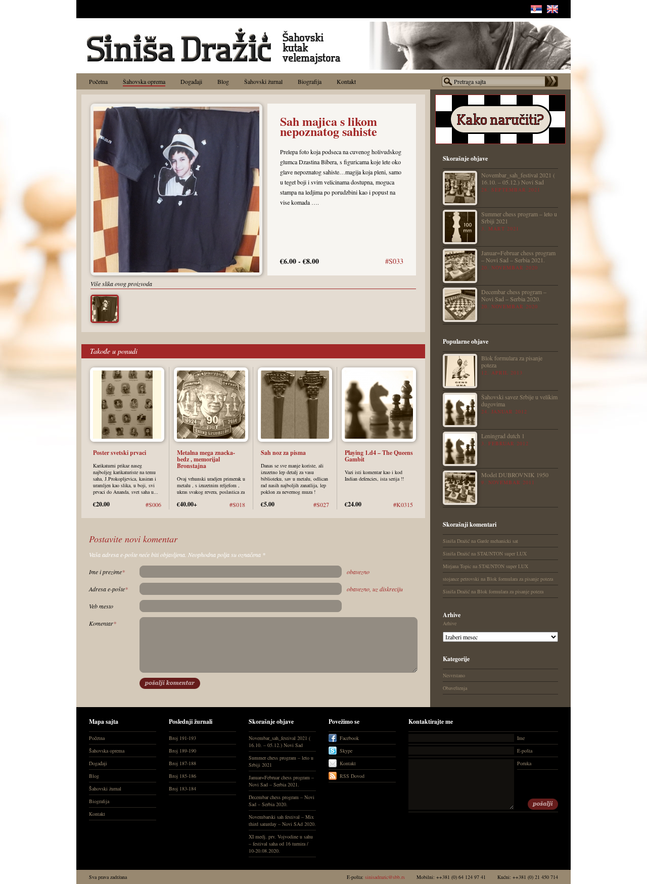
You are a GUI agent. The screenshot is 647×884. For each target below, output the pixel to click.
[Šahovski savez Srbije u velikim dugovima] (460, 410)
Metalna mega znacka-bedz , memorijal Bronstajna (206, 459)
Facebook (349, 737)
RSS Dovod (352, 775)
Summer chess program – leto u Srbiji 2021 (519, 217)
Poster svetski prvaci (119, 452)
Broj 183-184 (182, 788)
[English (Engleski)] (552, 11)
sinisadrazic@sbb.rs (385, 876)
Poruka (524, 763)
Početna (97, 737)
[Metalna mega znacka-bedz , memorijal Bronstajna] (211, 439)
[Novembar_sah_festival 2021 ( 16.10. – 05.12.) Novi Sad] (460, 188)
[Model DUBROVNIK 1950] (460, 488)
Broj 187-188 (182, 763)
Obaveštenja (455, 687)
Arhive (449, 623)
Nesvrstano (454, 675)
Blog (94, 775)
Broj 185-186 (182, 775)
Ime (521, 737)
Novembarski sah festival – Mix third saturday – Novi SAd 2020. (282, 820)
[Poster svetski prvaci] (127, 439)
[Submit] (543, 804)
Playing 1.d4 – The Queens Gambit (379, 455)
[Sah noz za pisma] (295, 439)
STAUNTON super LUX (502, 553)
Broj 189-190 (182, 750)
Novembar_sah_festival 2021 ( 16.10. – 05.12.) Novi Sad (518, 178)
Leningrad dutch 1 (503, 435)
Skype (346, 750)
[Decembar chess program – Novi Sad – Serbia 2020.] (460, 305)
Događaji (98, 763)
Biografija (99, 801)
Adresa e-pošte (108, 589)
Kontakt (97, 813)
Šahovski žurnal (105, 788)
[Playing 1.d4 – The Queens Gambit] (379, 439)
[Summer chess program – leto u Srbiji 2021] (460, 227)
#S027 (321, 504)
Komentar (102, 623)
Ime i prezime (107, 572)
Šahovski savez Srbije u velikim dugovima (519, 400)
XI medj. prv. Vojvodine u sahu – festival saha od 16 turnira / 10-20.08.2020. (281, 843)
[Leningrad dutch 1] (460, 449)
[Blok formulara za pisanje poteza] (460, 371)
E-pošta (524, 750)
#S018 (237, 504)
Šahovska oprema (106, 750)
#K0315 (403, 504)
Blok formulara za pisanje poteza (511, 361)
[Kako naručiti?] (500, 142)
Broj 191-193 (182, 737)
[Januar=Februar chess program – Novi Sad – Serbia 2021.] (460, 266)
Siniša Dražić (456, 540)
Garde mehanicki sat (497, 540)
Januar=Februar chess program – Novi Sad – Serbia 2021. (518, 256)
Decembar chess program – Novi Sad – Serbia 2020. (513, 295)
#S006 (153, 504)
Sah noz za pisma (283, 452)
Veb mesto (101, 606)
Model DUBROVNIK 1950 (514, 474)
